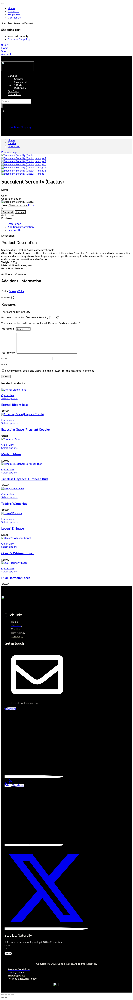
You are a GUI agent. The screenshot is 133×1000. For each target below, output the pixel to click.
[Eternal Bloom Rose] (13, 389)
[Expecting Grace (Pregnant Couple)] (22, 414)
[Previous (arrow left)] (2, 997)
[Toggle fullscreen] (6, 994)
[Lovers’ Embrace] (11, 513)
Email (5, 364)
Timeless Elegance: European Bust (24, 479)
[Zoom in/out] (2, 994)
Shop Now (14, 14)
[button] (4, 45)
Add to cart (8, 212)
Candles (12, 76)
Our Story (13, 91)
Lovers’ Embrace (12, 528)
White (20, 291)
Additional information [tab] (21, 227)
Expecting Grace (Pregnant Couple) (25, 429)
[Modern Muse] (10, 439)
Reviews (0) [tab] (14, 230)
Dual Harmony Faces (15, 578)
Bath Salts (20, 88)
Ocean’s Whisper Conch (17, 553)
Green (12, 291)
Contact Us (14, 17)
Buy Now (20, 212)
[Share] (9, 994)
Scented (19, 79)
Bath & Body (15, 85)
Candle (12, 143)
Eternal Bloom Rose (14, 404)
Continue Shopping (19, 39)
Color (4, 205)
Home (11, 8)
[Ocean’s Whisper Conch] (16, 538)
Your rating (8, 329)
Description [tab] (14, 224)
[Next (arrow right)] (6, 997)
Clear (31, 205)
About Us (13, 11)
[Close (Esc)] (12, 994)
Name (5, 358)
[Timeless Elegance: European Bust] (21, 464)
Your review (9, 352)
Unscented (20, 82)
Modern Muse (11, 454)
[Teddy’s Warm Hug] (13, 488)
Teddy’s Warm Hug (14, 503)
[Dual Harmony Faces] (14, 563)
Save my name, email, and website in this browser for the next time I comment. (50, 370)
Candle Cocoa (65, 964)
